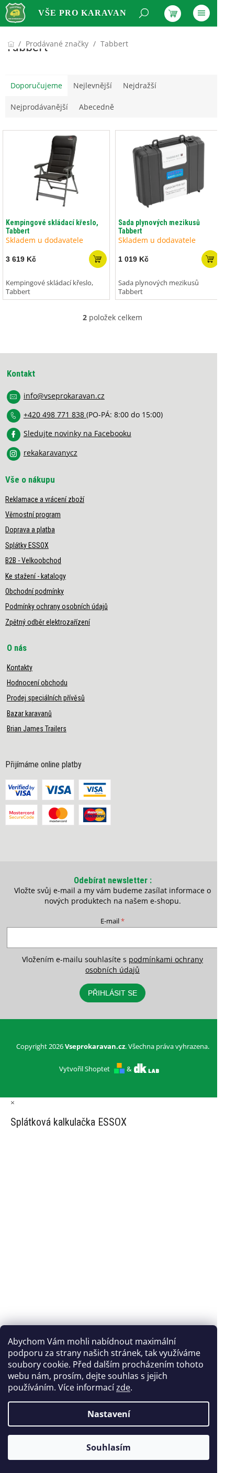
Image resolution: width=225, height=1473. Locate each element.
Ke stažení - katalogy (35, 576)
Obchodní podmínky (34, 591)
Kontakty (19, 667)
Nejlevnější (92, 85)
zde (123, 1387)
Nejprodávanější (39, 107)
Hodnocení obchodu (37, 683)
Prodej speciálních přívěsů (46, 698)
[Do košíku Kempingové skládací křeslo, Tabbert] (98, 259)
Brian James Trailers (36, 728)
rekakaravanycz (50, 453)
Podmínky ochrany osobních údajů (56, 606)
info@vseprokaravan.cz (64, 396)
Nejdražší (139, 85)
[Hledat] (143, 13)
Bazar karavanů (29, 713)
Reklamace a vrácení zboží (44, 499)
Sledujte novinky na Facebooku (77, 433)
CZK (52, 40)
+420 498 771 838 (55, 414)
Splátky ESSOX (27, 545)
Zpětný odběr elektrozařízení (47, 622)
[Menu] (201, 13)
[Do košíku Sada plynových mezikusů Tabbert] (210, 259)
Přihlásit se (112, 993)
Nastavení (108, 1414)
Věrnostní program (33, 514)
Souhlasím (108, 1447)
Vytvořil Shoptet (84, 1068)
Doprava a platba (30, 529)
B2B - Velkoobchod (33, 560)
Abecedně (96, 107)
